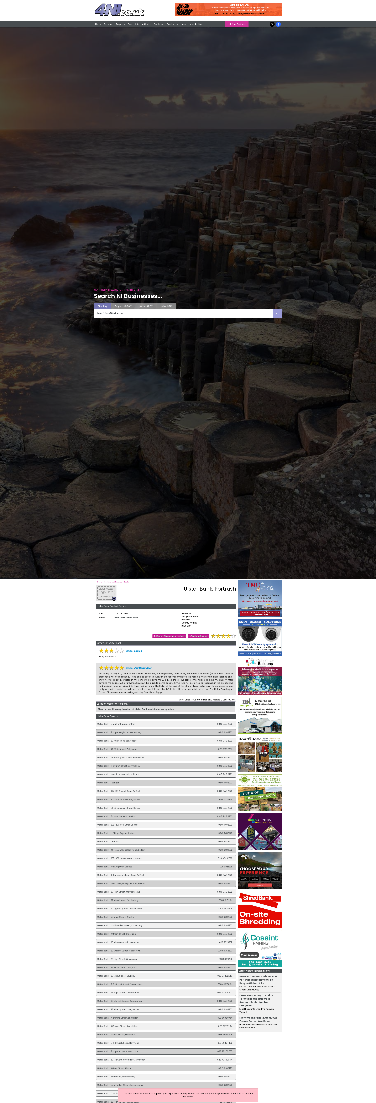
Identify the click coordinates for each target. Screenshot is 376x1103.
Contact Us (172, 24)
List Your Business (237, 24)
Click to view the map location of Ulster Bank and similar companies (136, 709)
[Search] (277, 313)
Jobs (137, 24)
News (183, 24)
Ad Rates (146, 24)
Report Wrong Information (170, 636)
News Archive (195, 24)
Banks (126, 582)
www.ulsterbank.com (126, 617)
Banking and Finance (113, 582)
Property (120, 24)
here (239, 1093)
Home (98, 24)
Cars (129, 24)
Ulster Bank (103, 724)
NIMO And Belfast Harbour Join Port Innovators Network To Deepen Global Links (258, 980)
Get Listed (159, 24)
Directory (109, 24)
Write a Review (200, 636)
